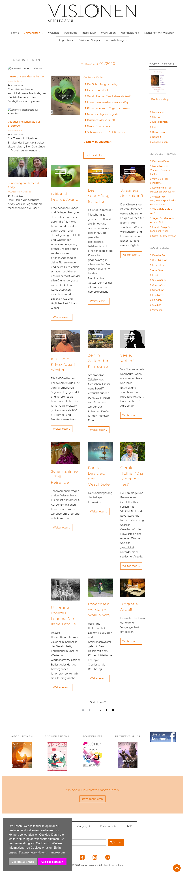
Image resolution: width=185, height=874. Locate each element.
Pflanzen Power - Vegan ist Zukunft (109, 108)
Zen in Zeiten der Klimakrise (98, 360)
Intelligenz (158, 295)
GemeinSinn (158, 285)
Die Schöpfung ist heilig (102, 84)
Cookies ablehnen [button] (23, 861)
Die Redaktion (160, 121)
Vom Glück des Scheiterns (159, 181)
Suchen (117, 842)
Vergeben (157, 310)
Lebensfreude (159, 265)
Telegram (105, 857)
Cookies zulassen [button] (52, 861)
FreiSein (156, 275)
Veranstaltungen (116, 40)
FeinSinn (157, 300)
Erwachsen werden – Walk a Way (107, 102)
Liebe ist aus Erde (98, 90)
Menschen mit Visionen (159, 32)
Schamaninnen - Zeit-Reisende (106, 132)
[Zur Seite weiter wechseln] (106, 710)
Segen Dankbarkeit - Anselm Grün (162, 220)
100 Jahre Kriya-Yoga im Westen (65, 364)
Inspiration (89, 32)
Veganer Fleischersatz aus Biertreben (24, 123)
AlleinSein (157, 270)
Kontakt (156, 137)
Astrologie (70, 32)
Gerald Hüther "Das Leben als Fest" (109, 96)
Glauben (156, 305)
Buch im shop (160, 99)
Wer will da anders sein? (161, 211)
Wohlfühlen (108, 32)
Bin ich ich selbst (161, 260)
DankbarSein (159, 255)
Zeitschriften (32, 33)
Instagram (92, 857)
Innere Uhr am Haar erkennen (26, 76)
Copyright (83, 826)
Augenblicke (66, 40)
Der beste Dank (160, 161)
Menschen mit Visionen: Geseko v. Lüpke (160, 170)
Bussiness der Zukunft (101, 120)
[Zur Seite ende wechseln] (112, 710)
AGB (129, 826)
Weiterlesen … (61, 317)
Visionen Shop (88, 40)
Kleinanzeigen (159, 132)
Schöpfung (158, 290)
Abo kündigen (160, 142)
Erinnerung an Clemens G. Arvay (24, 185)
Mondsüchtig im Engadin (103, 114)
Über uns (157, 117)
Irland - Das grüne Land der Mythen (161, 229)
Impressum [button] (58, 852)
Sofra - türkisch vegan (164, 236)
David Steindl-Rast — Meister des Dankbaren (162, 189)
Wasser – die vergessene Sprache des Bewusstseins (163, 200)
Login (155, 127)
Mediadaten (158, 112)
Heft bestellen (94, 155)
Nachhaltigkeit (130, 32)
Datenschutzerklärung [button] (33, 852)
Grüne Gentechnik (98, 126)
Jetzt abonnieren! (93, 799)
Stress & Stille (159, 280)
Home (15, 32)
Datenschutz (108, 826)
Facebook (80, 857)
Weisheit (53, 32)
